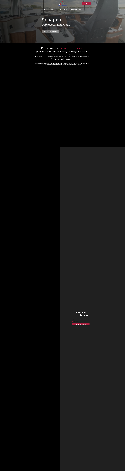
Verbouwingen (73, 9)
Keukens (45, 9)
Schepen (51, 9)
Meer (80, 9)
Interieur (65, 9)
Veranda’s (58, 9)
